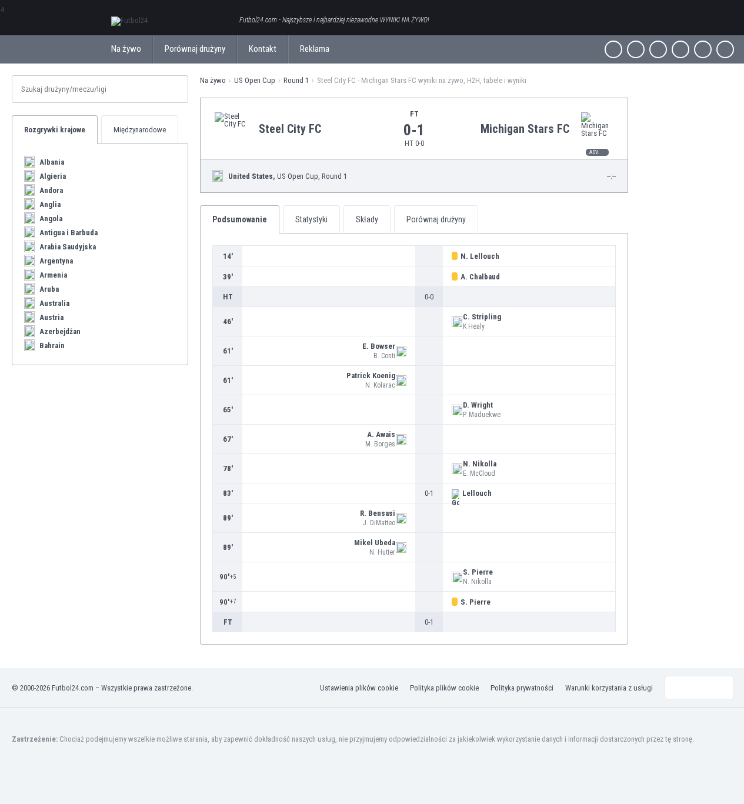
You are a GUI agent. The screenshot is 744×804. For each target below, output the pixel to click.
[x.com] (636, 49)
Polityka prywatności (522, 688)
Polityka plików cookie (444, 688)
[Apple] (680, 49)
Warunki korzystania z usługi (609, 688)
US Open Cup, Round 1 (287, 176)
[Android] (703, 49)
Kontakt (262, 49)
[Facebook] (613, 49)
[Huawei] (725, 49)
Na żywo (126, 49)
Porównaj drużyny (195, 49)
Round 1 (296, 80)
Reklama (314, 49)
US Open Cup (254, 80)
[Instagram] (658, 49)
